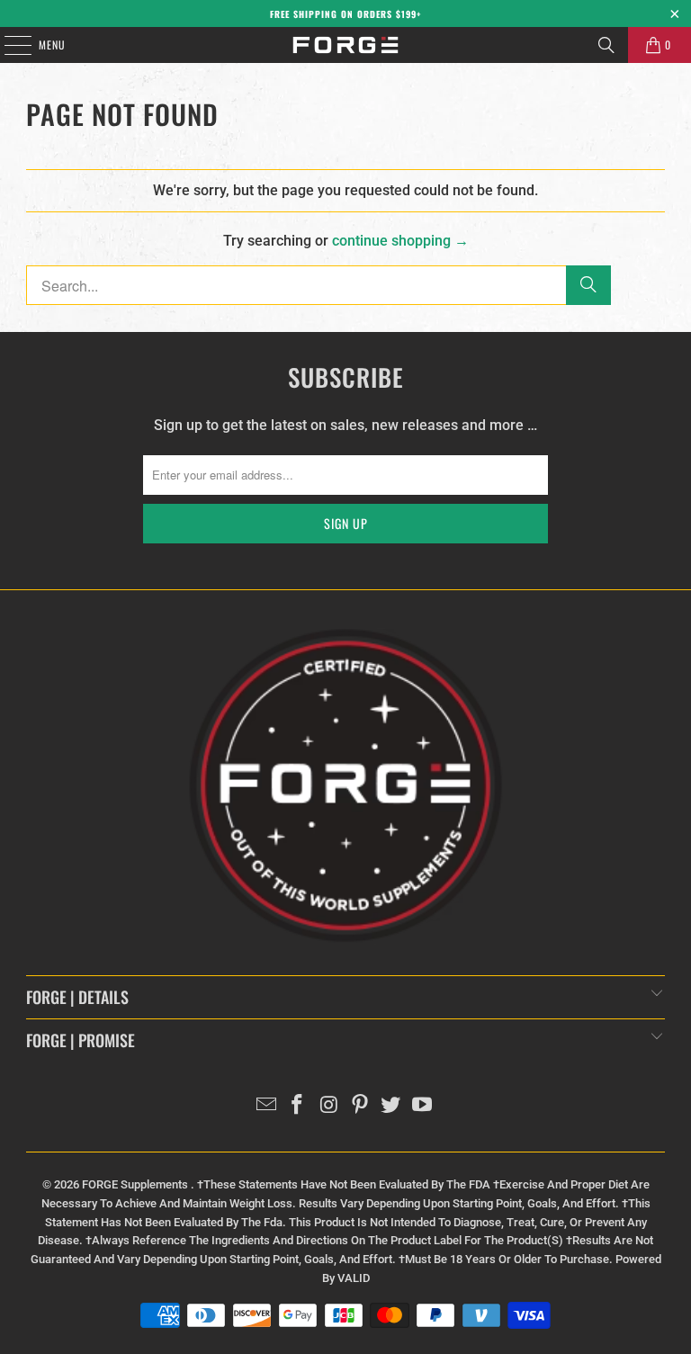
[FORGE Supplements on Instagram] (329, 1106)
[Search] (606, 45)
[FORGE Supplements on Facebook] (297, 1106)
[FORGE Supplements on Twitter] (391, 1106)
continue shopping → (400, 240)
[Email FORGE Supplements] (266, 1106)
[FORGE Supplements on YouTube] (422, 1106)
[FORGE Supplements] (345, 45)
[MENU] (8, 45)
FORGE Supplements (136, 1184)
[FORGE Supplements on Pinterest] (360, 1106)
